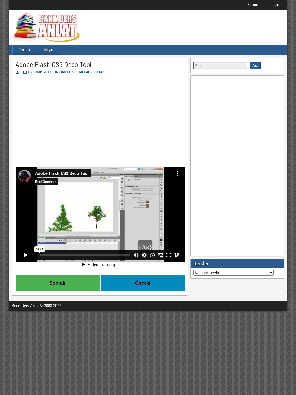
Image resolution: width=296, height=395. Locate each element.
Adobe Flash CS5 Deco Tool (53, 65)
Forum (253, 4)
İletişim (274, 4)
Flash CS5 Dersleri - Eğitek (81, 72)
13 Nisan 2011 (39, 72)
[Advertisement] (100, 118)
